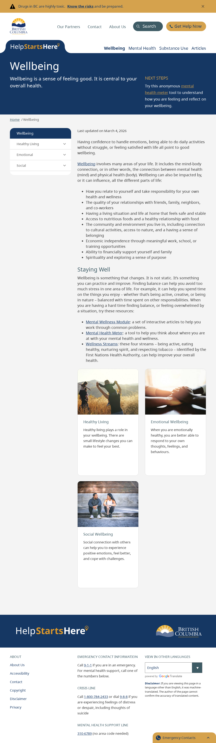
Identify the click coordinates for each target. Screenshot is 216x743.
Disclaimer (18, 698)
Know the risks (80, 6)
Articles (199, 48)
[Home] (18, 26)
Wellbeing (114, 48)
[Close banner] (203, 6)
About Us (117, 26)
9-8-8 (124, 696)
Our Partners (68, 26)
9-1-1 (88, 665)
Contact (95, 26)
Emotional (25, 154)
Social (21, 165)
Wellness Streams (102, 343)
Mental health (142, 48)
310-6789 (84, 733)
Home (15, 119)
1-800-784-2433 (96, 696)
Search (149, 26)
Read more (88, 372)
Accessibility (19, 673)
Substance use (173, 48)
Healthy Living (28, 144)
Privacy (15, 707)
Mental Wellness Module (108, 321)
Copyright (18, 690)
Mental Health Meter (104, 332)
